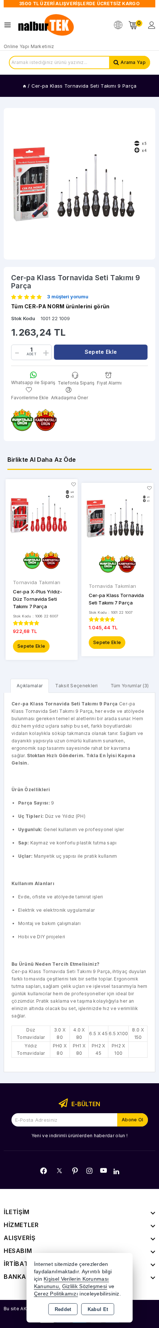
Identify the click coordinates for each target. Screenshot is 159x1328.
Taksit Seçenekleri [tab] (76, 685)
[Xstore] (46, 25)
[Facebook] (44, 1171)
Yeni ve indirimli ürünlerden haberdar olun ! (79, 1135)
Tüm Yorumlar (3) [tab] (130, 685)
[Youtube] (103, 1170)
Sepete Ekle (31, 646)
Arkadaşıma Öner (69, 397)
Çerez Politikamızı (56, 1294)
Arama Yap (133, 62)
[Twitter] (59, 1171)
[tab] (29, 685)
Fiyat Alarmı (109, 382)
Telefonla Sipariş (76, 382)
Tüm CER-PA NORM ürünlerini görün (60, 306)
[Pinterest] (75, 1171)
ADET (31, 354)
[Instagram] (89, 1171)
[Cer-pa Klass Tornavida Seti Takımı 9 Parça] (79, 184)
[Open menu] (9, 25)
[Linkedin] (116, 1171)
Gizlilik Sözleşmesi (84, 1286)
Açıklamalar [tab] (30, 685)
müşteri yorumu (67, 296)
